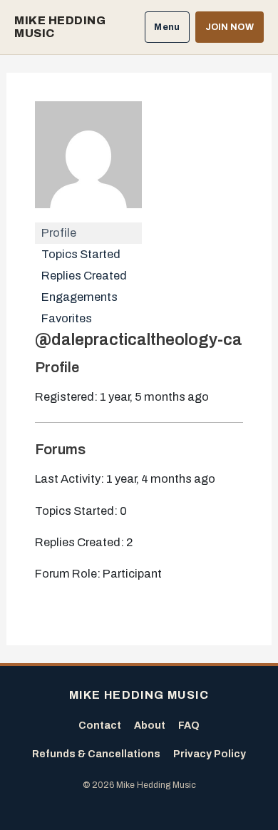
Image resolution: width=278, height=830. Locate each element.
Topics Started (80, 254)
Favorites (66, 318)
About (149, 725)
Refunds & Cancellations (96, 754)
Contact (99, 725)
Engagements (79, 297)
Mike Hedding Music (59, 26)
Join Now (229, 27)
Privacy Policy (209, 754)
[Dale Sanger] (88, 161)
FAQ (189, 725)
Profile (58, 233)
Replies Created (84, 276)
